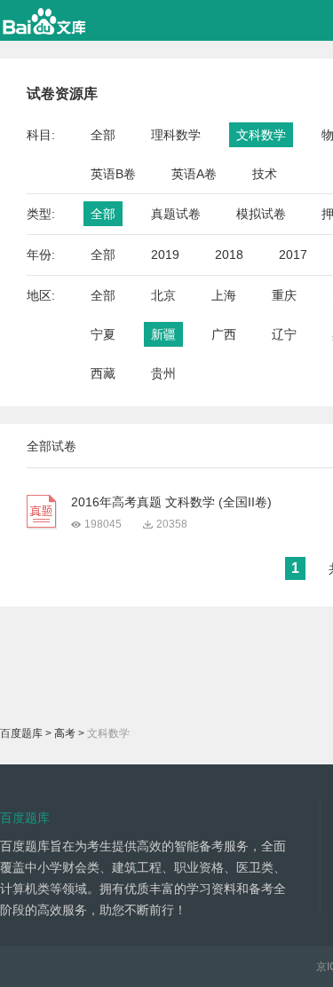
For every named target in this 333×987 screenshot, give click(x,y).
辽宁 (284, 334)
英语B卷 (113, 174)
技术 (264, 174)
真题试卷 (176, 214)
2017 (293, 254)
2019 (165, 254)
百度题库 (21, 733)
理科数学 (176, 135)
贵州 (163, 373)
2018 (229, 254)
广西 (223, 334)
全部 (103, 135)
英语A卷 (194, 174)
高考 (64, 733)
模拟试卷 (261, 214)
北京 (163, 295)
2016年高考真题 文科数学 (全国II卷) (171, 502)
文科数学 (261, 135)
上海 (223, 295)
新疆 (163, 334)
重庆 (284, 295)
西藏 (103, 373)
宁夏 (103, 334)
